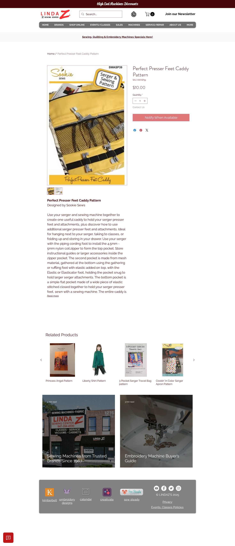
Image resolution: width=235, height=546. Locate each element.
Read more (53, 296)
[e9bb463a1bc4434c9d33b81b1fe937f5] (156, 488)
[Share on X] (147, 130)
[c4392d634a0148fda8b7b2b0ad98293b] (171, 488)
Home (51, 53)
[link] (150, 14)
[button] (58, 25)
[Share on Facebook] (135, 130)
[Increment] (145, 101)
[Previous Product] (41, 360)
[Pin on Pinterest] (141, 130)
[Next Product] (194, 360)
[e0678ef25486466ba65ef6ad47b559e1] (163, 488)
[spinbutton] (140, 101)
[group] (117, 366)
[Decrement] (135, 101)
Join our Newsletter (180, 14)
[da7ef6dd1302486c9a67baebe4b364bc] (178, 488)
